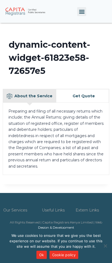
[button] (81, 11)
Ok (41, 255)
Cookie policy (64, 255)
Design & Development (56, 227)
